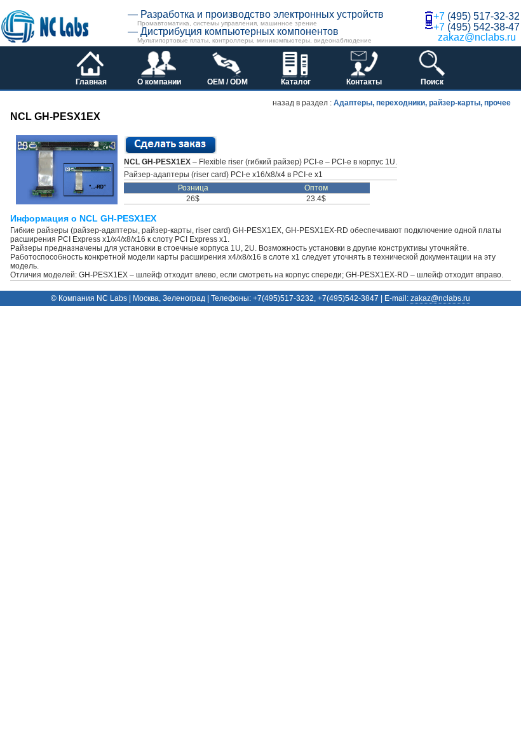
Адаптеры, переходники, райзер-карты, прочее (422, 102)
